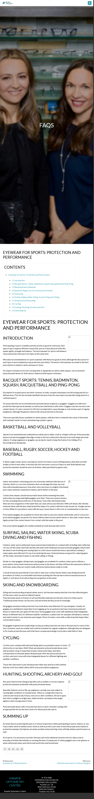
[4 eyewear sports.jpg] (79, 699)
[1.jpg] (79, 349)
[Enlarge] (69, 355)
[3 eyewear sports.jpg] (79, 660)
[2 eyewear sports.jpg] (79, 495)
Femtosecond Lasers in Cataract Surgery (73, 763)
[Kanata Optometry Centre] (46, 3)
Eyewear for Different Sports (15, 763)
